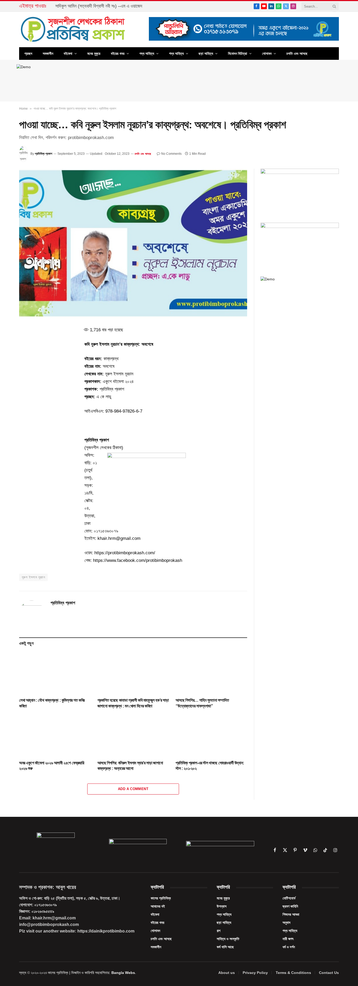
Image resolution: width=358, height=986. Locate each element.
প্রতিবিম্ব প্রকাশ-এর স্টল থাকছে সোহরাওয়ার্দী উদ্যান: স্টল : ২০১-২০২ (210, 766)
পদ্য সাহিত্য (146, 53)
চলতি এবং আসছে (296, 53)
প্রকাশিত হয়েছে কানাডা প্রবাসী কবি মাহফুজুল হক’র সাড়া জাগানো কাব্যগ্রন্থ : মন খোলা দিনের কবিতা (133, 703)
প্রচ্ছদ (28, 53)
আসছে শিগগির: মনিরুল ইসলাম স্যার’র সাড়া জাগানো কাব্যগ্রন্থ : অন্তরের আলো (130, 766)
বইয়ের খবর (117, 53)
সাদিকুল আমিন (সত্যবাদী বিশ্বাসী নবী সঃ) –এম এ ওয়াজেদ (98, 6)
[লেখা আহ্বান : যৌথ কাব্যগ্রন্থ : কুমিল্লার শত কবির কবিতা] (55, 673)
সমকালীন (48, 53)
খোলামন (267, 53)
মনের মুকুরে (93, 53)
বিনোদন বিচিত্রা (237, 53)
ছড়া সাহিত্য (206, 53)
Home (23, 108)
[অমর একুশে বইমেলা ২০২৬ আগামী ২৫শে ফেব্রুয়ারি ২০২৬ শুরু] (55, 736)
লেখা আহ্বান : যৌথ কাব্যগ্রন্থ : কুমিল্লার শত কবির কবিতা (52, 703)
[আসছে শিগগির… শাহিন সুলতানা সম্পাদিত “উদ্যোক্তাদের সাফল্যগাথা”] (211, 673)
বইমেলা (68, 53)
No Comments (171, 154)
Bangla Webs (123, 973)
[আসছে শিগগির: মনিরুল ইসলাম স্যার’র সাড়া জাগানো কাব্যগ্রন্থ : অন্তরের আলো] (133, 736)
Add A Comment (133, 789)
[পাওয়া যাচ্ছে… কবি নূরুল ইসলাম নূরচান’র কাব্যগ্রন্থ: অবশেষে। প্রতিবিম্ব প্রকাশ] (133, 243)
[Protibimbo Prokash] (73, 29)
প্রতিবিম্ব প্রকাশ (43, 154)
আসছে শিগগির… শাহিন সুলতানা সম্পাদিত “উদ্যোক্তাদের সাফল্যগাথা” (202, 703)
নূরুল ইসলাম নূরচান (33, 577)
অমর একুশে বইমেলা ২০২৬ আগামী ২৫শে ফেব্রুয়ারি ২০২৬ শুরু (51, 766)
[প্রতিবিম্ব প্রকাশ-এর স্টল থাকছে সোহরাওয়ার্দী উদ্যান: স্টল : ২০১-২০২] (211, 736)
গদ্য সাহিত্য (176, 53)
